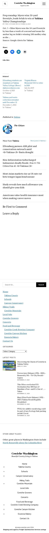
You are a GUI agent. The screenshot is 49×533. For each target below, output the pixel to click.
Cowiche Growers (10, 318)
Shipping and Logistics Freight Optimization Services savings (24, 529)
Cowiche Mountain (12, 310)
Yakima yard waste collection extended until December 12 (10, 99)
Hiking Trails (8, 306)
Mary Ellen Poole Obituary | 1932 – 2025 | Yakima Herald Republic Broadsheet (30, 399)
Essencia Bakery (11, 337)
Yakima (17, 117)
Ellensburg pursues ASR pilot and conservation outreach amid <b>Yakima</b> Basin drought (20, 149)
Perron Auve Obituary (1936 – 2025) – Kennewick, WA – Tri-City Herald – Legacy (31, 375)
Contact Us (8, 341)
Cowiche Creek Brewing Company (19, 329)
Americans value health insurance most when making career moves (23, 197)
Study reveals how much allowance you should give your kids (23, 186)
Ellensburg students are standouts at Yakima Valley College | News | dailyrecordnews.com (12, 84)
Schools (7, 299)
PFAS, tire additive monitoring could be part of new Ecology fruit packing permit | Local (31, 411)
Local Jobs (7, 314)
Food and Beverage (11, 325)
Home (5, 291)
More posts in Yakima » (38, 141)
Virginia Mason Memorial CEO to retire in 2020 (33, 83)
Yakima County (11, 295)
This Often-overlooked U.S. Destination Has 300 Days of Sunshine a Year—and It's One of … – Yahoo (31, 387)
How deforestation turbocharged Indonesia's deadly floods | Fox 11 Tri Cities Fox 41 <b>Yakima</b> (21, 162)
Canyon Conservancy (13, 303)
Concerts (7, 322)
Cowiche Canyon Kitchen (15, 333)
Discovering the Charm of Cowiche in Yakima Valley (31, 363)
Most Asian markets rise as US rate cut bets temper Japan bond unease (22, 175)
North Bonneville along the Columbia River (22, 442)
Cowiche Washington (24, 3)
